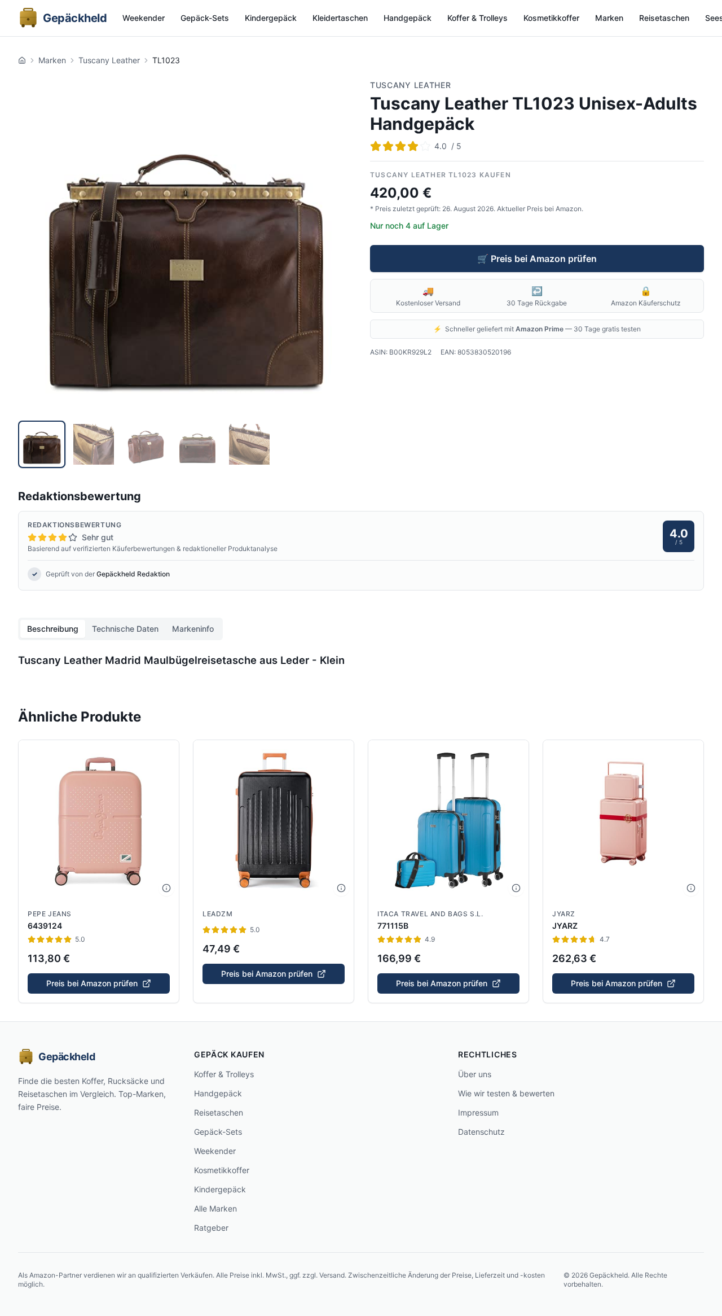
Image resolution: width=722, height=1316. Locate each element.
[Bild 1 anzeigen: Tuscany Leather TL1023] (41, 444)
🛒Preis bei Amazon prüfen (537, 258)
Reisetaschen (664, 18)
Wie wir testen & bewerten (506, 1093)
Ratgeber (211, 1227)
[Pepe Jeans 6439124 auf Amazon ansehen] (99, 820)
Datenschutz (481, 1131)
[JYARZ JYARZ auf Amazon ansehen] (623, 820)
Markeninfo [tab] (193, 628)
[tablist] (120, 629)
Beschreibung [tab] (52, 628)
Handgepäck (408, 18)
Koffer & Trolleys (477, 18)
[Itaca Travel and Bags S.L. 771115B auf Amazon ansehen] (448, 820)
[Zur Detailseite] (166, 888)
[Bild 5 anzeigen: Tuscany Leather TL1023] (249, 444)
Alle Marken (215, 1208)
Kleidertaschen (340, 18)
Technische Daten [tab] (125, 628)
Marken (609, 18)
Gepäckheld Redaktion (133, 574)
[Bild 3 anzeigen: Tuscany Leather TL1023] (145, 444)
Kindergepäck (271, 18)
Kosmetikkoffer (551, 18)
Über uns (474, 1074)
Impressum (478, 1112)
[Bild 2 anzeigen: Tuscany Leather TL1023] (93, 444)
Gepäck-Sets (204, 18)
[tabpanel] (361, 663)
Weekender (143, 18)
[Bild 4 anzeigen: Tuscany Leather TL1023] (197, 444)
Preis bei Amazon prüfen (92, 983)
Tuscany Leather (109, 60)
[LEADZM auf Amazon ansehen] (273, 820)
